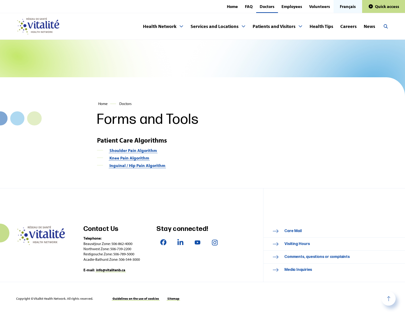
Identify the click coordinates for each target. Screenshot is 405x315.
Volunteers (319, 6)
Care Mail (293, 231)
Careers (348, 26)
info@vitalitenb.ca (110, 270)
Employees (291, 6)
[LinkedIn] (180, 242)
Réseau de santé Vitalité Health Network (40, 26)
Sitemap (173, 298)
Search (386, 26)
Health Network (159, 26)
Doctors (267, 6)
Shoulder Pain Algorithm (133, 150)
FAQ (249, 6)
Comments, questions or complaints (317, 257)
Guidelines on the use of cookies (135, 298)
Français (348, 6)
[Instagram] (214, 242)
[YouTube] (197, 242)
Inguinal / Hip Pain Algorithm (137, 165)
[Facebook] (163, 242)
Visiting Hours (297, 244)
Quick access (387, 6)
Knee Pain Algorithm (129, 158)
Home (232, 6)
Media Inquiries (298, 270)
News (369, 26)
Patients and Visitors (274, 26)
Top (389, 299)
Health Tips (321, 26)
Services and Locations (215, 26)
